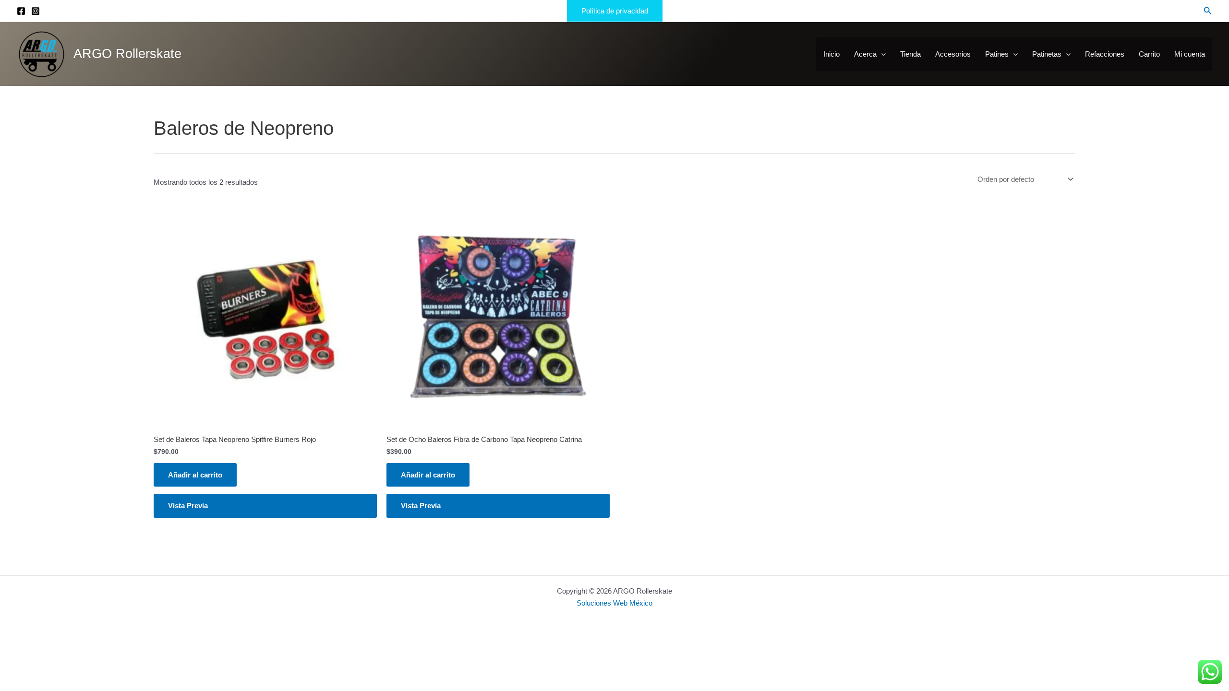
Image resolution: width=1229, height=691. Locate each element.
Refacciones (1104, 54)
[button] (615, 11)
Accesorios (953, 54)
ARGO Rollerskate (127, 54)
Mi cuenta (1189, 54)
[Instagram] (35, 11)
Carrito (1149, 54)
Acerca (865, 54)
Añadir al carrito (195, 475)
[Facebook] (21, 11)
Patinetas (1046, 54)
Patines (997, 54)
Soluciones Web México (614, 603)
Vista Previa (188, 505)
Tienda (910, 54)
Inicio (831, 54)
